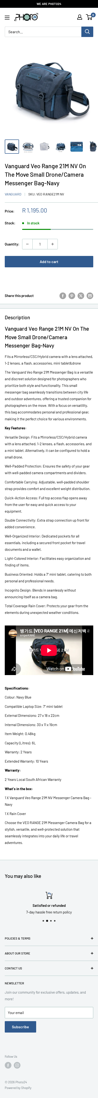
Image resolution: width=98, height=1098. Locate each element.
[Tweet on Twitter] (81, 295)
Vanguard (13, 194)
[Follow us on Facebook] (8, 1065)
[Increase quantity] (53, 244)
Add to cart (49, 261)
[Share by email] (90, 295)
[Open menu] (7, 17)
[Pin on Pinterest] (72, 295)
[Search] (87, 32)
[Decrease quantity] (27, 244)
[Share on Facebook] (62, 295)
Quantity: (12, 244)
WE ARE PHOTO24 (49, 4)
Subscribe (20, 1026)
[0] (89, 17)
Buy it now (49, 276)
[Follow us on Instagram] (17, 1065)
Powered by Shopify (18, 1088)
